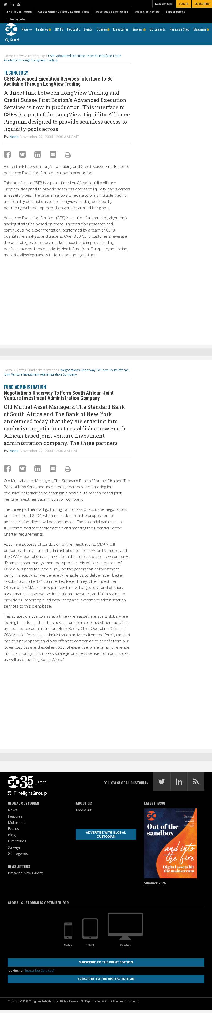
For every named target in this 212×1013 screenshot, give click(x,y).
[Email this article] (53, 154)
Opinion (101, 29)
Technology (16, 72)
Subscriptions (175, 11)
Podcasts (73, 29)
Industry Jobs (16, 19)
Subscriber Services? (39, 970)
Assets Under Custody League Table (63, 11)
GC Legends (157, 29)
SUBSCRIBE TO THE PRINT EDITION (106, 962)
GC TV (59, 29)
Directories (120, 29)
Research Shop (180, 29)
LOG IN (183, 4)
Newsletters (164, 4)
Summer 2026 (155, 883)
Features (42, 29)
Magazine (200, 29)
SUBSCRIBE (202, 4)
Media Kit (84, 810)
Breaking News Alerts (26, 873)
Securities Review (147, 11)
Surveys (137, 29)
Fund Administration (25, 387)
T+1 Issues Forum (19, 11)
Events (88, 29)
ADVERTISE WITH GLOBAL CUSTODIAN (106, 834)
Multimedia (17, 822)
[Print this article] (68, 154)
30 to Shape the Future (112, 11)
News (25, 29)
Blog (12, 834)
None (14, 136)
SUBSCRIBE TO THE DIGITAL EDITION (106, 979)
